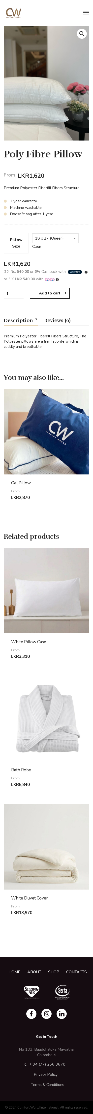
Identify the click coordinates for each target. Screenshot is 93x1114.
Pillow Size (16, 243)
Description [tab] (18, 320)
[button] (82, 34)
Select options (34, 502)
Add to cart (50, 293)
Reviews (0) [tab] (57, 320)
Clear (36, 246)
